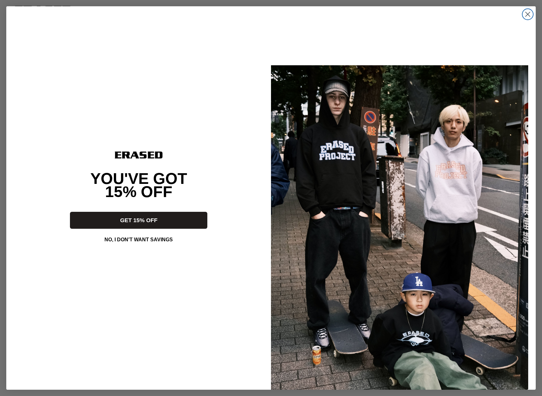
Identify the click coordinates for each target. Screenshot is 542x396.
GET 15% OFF (138, 220)
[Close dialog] (527, 14)
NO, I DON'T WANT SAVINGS (138, 239)
